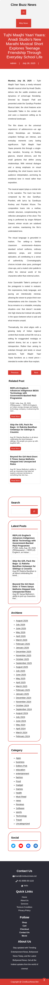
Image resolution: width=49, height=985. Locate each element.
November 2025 (23, 655)
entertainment (22, 773)
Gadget (19, 785)
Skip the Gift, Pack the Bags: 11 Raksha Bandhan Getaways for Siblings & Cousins (23, 428)
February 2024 (23, 736)
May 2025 (20, 678)
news (18, 800)
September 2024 (24, 709)
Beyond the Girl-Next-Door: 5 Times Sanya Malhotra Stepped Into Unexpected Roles (24, 460)
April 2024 (21, 728)
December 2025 (23, 651)
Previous (14, 373)
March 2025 (21, 686)
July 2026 (20, 624)
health (19, 793)
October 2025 (22, 659)
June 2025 (21, 675)
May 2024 (20, 725)
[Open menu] (23, 12)
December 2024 (23, 698)
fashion (19, 777)
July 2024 (20, 717)
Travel (19, 820)
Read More (15, 416)
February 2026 (23, 644)
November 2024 (23, 701)
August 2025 (22, 667)
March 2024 (21, 732)
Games (19, 789)
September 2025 (24, 663)
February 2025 (23, 690)
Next (36, 373)
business (20, 762)
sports (19, 812)
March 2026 (21, 640)
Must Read (21, 797)
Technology (21, 816)
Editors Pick (21, 766)
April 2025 (21, 682)
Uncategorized (23, 823)
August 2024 (22, 713)
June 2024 (21, 721)
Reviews (20, 804)
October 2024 (22, 705)
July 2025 (20, 671)
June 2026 (21, 628)
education (20, 770)
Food (18, 781)
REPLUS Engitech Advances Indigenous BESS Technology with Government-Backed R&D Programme (24, 393)
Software (20, 808)
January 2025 (22, 694)
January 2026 (22, 648)
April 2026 (21, 636)
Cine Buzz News (23, 5)
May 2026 (20, 632)
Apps (18, 758)
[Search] (34, 511)
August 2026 (22, 621)
